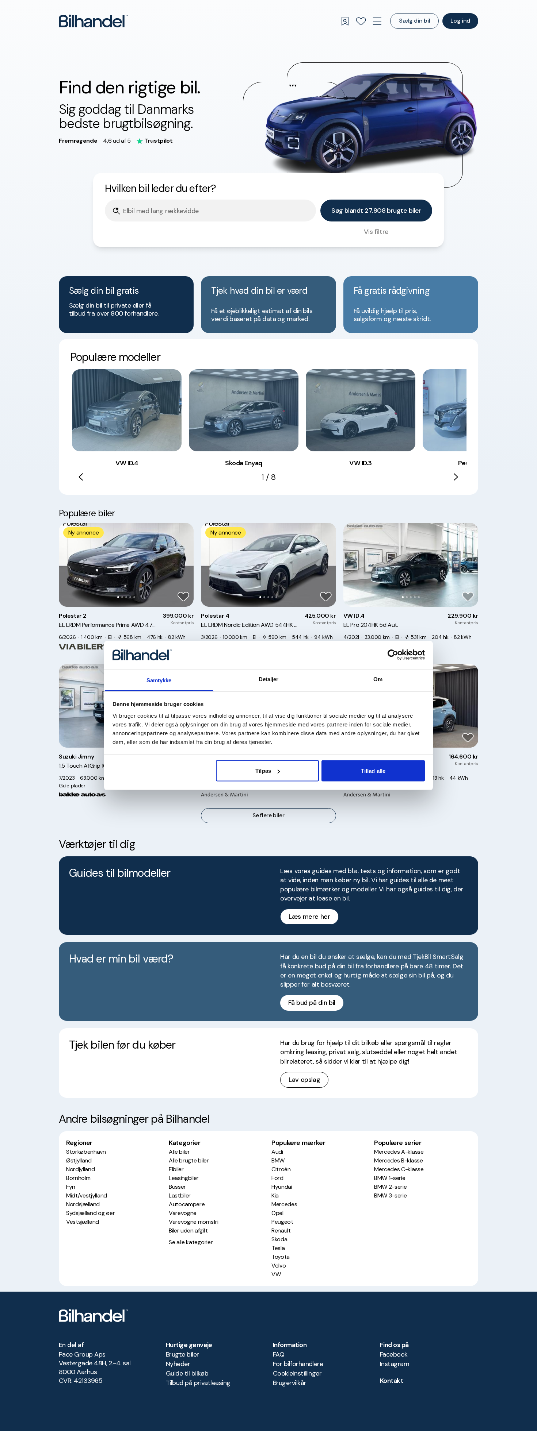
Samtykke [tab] (159, 680)
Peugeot (282, 1222)
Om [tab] (377, 679)
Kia (275, 1195)
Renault (281, 1230)
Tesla (278, 1248)
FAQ (278, 1354)
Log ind (460, 20)
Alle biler (179, 1152)
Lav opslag (304, 1079)
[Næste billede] (184, 564)
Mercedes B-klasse (398, 1160)
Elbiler (176, 1169)
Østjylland (79, 1160)
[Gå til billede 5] (134, 597)
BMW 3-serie (390, 1195)
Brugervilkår (289, 1383)
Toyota (280, 1257)
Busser (177, 1187)
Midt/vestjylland (86, 1195)
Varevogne (183, 1213)
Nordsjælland (83, 1204)
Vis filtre (376, 231)
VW (276, 1274)
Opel (277, 1213)
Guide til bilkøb (187, 1373)
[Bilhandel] (93, 21)
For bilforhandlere (298, 1364)
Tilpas (263, 771)
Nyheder (178, 1364)
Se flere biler (268, 815)
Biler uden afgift (188, 1230)
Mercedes (284, 1204)
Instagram (394, 1364)
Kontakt (391, 1381)
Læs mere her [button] (309, 916)
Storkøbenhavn (86, 1152)
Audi (277, 1152)
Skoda (279, 1239)
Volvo (278, 1265)
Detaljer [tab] (269, 679)
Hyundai (281, 1187)
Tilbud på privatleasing (198, 1383)
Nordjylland (80, 1169)
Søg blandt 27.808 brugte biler (376, 210)
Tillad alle (373, 771)
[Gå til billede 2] (122, 597)
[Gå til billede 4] (130, 597)
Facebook (394, 1354)
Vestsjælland (82, 1222)
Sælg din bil (414, 20)
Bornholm (78, 1178)
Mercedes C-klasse (399, 1169)
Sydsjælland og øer (90, 1213)
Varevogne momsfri (193, 1222)
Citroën (281, 1169)
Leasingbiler (184, 1178)
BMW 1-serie (389, 1178)
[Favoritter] (361, 21)
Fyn (70, 1187)
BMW (278, 1160)
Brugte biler (182, 1354)
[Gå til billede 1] (118, 597)
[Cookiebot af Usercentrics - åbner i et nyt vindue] (393, 654)
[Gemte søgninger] (345, 21)
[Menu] (377, 21)
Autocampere (187, 1204)
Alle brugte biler (189, 1160)
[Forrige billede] (68, 564)
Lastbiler (180, 1195)
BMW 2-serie (390, 1187)
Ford (277, 1178)
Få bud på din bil (311, 1002)
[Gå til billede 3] (126, 597)
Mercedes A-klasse (399, 1152)
